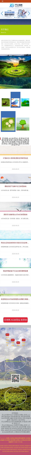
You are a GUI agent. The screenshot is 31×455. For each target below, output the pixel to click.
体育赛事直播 (12, 342)
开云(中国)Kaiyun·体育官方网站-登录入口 (16, 415)
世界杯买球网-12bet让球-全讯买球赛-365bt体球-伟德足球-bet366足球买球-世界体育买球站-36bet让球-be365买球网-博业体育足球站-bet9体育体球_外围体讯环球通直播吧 (16, 429)
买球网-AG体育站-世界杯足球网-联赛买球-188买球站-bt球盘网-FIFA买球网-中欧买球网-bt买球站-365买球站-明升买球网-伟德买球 (15, 320)
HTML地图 (19, 442)
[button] (29, 13)
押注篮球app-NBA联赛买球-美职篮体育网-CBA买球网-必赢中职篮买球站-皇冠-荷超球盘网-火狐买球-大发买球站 (16, 418)
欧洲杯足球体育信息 (7, 340)
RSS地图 (15, 442)
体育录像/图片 (23, 342)
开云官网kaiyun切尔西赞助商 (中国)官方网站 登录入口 (16, 422)
